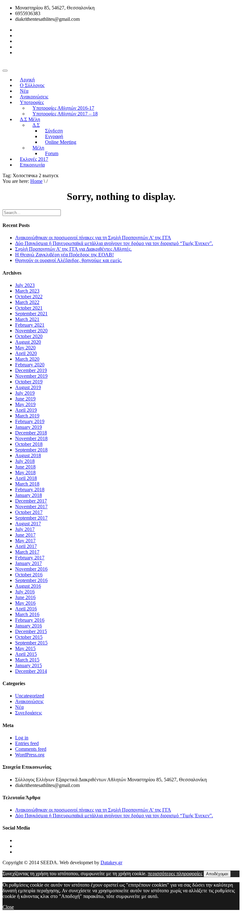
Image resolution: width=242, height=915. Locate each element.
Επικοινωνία (32, 164)
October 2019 (29, 381)
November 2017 (31, 506)
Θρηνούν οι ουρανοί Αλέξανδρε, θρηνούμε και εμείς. (68, 260)
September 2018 (31, 449)
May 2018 (25, 472)
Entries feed (27, 743)
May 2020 (25, 347)
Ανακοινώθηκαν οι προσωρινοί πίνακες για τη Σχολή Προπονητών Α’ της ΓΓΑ (93, 237)
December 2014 (31, 671)
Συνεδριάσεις (28, 712)
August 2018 (28, 455)
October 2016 (29, 574)
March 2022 (27, 302)
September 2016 (31, 580)
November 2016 (31, 569)
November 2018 (31, 438)
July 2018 (25, 461)
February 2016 (29, 620)
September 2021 (31, 313)
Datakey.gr (111, 862)
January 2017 (28, 563)
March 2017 (27, 552)
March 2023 (27, 291)
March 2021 (27, 319)
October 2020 (29, 336)
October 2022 (29, 296)
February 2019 (29, 421)
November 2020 (31, 330)
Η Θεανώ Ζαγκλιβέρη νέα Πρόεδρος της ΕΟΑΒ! (64, 254)
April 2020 (26, 353)
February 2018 (29, 489)
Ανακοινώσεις (29, 701)
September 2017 (31, 518)
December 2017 (31, 501)
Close (8, 907)
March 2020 (27, 359)
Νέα (19, 707)
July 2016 (25, 591)
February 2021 (29, 325)
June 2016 (25, 597)
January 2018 (28, 495)
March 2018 (27, 484)
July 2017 (25, 529)
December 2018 (31, 432)
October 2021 (29, 308)
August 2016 (28, 586)
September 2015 (31, 642)
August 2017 (28, 523)
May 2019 (25, 404)
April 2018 (26, 478)
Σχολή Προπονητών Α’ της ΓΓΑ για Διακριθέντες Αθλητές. (73, 249)
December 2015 (31, 631)
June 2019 (25, 398)
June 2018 (25, 466)
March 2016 (27, 614)
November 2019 (31, 376)
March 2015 (27, 659)
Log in (21, 737)
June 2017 (25, 535)
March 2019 (27, 415)
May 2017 (25, 540)
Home (36, 181)
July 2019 (25, 393)
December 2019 (31, 370)
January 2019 (28, 427)
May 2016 (25, 603)
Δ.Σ (36, 125)
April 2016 (26, 608)
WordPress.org (29, 754)
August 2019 (28, 387)
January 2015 (28, 665)
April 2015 (26, 654)
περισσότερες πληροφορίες (175, 873)
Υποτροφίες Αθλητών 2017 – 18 (65, 113)
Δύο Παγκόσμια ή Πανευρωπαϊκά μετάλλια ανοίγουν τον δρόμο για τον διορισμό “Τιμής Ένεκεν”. (114, 243)
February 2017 (29, 557)
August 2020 (28, 342)
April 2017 (26, 546)
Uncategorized (29, 695)
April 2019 (26, 410)
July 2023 (25, 285)
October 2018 (29, 444)
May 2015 (25, 648)
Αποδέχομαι (217, 873)
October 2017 (29, 512)
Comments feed (30, 749)
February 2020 (29, 364)
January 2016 (28, 625)
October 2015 (29, 637)
